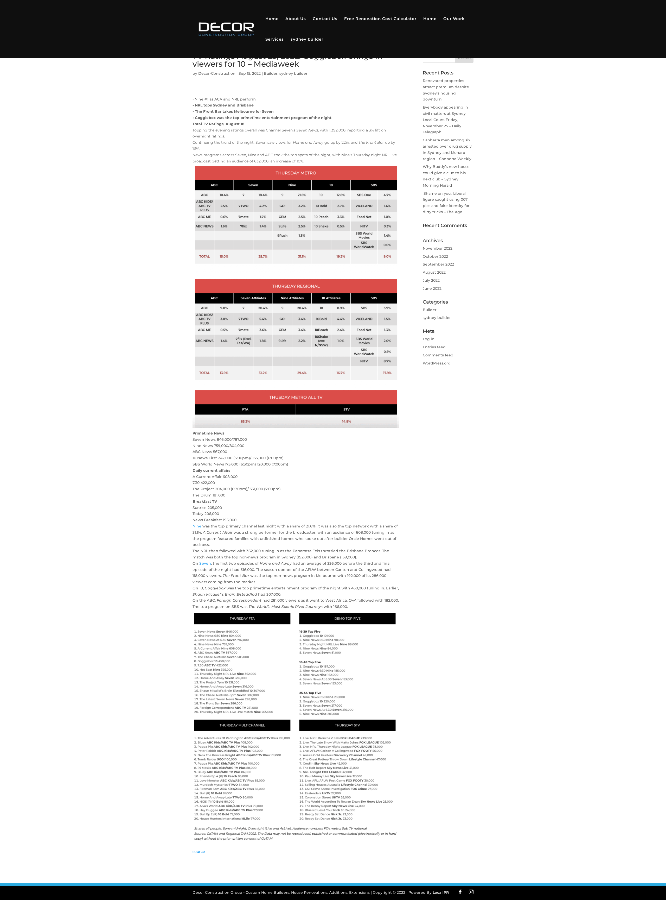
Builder (271, 73)
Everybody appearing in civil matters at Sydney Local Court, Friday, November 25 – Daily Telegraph (445, 119)
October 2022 (435, 256)
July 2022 (431, 280)
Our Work (454, 19)
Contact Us (325, 19)
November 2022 (437, 248)
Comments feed (438, 355)
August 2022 (434, 272)
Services (274, 39)
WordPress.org (437, 363)
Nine (197, 526)
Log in (428, 339)
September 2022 (438, 264)
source (199, 851)
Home (272, 19)
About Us (295, 19)
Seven (205, 563)
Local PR (441, 892)
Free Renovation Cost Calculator (380, 19)
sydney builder (307, 39)
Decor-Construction (216, 73)
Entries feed (434, 347)
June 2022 (432, 288)
